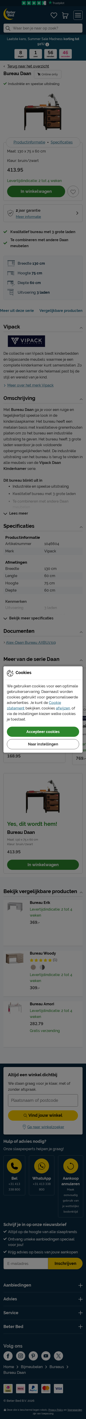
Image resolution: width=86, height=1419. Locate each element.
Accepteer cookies (43, 732)
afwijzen (63, 708)
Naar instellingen (43, 744)
